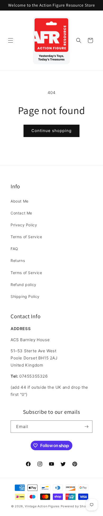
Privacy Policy (24, 225)
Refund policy (23, 284)
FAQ (14, 248)
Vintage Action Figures (42, 506)
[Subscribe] (86, 426)
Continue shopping (51, 130)
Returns (18, 260)
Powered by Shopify (76, 506)
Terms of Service (26, 236)
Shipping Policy (25, 296)
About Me (20, 201)
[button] (10, 40)
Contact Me (21, 213)
